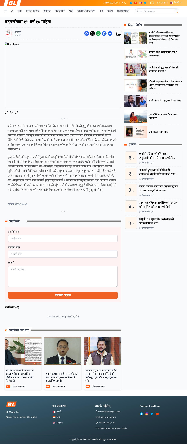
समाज (47, 11)
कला (110, 11)
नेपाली (176, 2)
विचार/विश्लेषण (86, 11)
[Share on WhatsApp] (98, 33)
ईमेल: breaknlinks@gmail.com (108, 411)
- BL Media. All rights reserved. (102, 440)
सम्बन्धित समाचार (19, 330)
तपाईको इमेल (14, 247)
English (60, 422)
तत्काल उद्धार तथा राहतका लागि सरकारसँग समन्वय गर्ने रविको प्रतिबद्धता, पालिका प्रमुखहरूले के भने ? (101, 375)
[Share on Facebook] (86, 33)
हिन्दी (58, 417)
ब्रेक (20, 11)
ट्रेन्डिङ (132, 144)
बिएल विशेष (32, 11)
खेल (71, 11)
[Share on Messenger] (104, 33)
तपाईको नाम (13, 232)
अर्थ (101, 11)
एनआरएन (123, 11)
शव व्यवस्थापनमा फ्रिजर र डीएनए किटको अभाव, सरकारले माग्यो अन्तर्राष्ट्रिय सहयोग (61, 377)
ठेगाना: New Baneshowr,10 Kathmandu (111, 428)
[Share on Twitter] (92, 33)
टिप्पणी (11, 263)
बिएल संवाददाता (19, 386)
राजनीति (60, 11)
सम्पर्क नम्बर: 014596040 (106, 417)
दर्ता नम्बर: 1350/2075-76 (105, 422)
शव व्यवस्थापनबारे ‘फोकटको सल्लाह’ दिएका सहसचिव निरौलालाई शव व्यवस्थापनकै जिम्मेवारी (20, 375)
